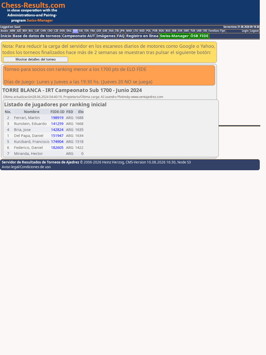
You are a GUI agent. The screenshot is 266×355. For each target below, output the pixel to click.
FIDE (204, 35)
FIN (86, 30)
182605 (57, 147)
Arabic (4, 30)
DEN (62, 30)
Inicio (6, 35)
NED (142, 30)
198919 (57, 117)
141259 (57, 123)
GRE (105, 30)
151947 (57, 135)
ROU (161, 30)
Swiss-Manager (174, 35)
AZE (19, 30)
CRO (50, 30)
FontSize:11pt (217, 30)
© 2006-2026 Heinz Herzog (102, 162)
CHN (43, 30)
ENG (69, 30)
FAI (81, 30)
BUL (31, 30)
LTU (136, 30)
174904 (57, 141)
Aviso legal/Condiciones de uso (26, 167)
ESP (75, 30)
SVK (180, 30)
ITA (117, 30)
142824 (57, 129)
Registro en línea (142, 35)
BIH (25, 30)
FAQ (121, 35)
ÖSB (194, 35)
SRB (174, 30)
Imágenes (105, 35)
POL (148, 30)
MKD (129, 30)
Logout (254, 30)
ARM (12, 30)
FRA (92, 30)
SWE (186, 30)
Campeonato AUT (78, 35)
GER (98, 30)
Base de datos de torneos (37, 35)
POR (154, 30)
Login (245, 30)
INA (111, 30)
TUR (192, 30)
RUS (168, 30)
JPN (122, 30)
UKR (199, 30)
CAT (37, 30)
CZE (56, 30)
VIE (205, 30)
